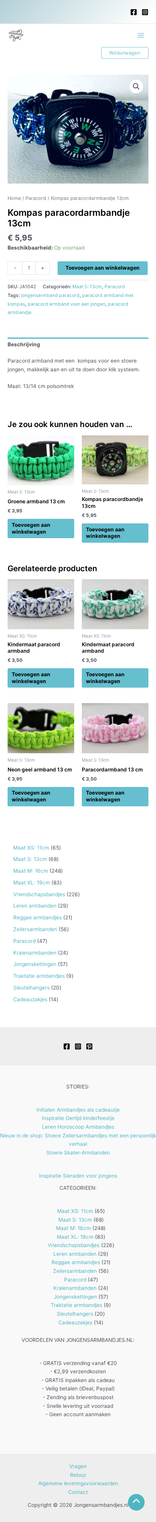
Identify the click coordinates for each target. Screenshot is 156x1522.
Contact (78, 1492)
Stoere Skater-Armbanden (78, 1153)
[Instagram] (145, 12)
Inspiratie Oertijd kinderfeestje (78, 1118)
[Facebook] (133, 12)
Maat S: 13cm (87, 286)
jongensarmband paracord (50, 295)
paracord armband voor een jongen (66, 304)
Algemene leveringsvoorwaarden (78, 1483)
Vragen (78, 1466)
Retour (78, 1475)
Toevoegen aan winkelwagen (103, 268)
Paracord (35, 198)
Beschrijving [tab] (24, 344)
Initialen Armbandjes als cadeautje (78, 1110)
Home (14, 198)
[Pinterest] (89, 1046)
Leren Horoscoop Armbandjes (78, 1127)
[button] (124, 53)
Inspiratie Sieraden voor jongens (78, 1176)
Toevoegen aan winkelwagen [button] (31, 528)
